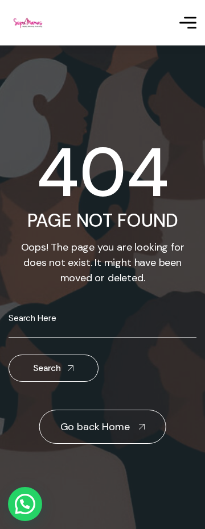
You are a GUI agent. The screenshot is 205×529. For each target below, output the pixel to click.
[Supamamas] (29, 23)
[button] (25, 504)
